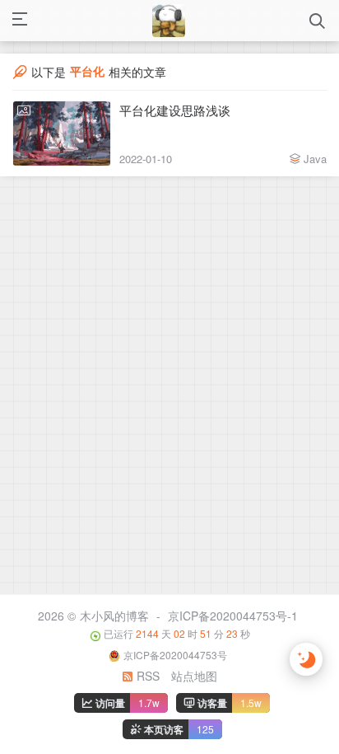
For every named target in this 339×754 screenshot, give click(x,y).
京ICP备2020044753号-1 (233, 615)
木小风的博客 (114, 615)
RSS (146, 675)
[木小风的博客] (168, 20)
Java (315, 158)
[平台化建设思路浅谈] (61, 133)
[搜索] (317, 21)
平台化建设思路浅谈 (174, 110)
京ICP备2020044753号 (175, 655)
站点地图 (194, 675)
